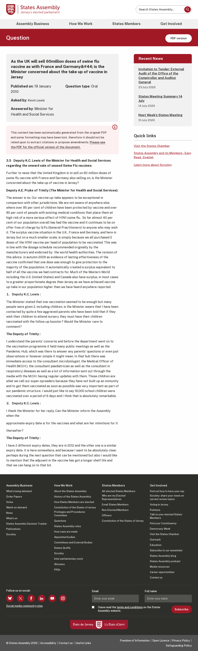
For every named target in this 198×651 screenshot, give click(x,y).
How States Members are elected (74, 502)
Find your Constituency (163, 523)
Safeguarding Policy (179, 645)
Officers (107, 515)
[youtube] (52, 598)
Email (95, 591)
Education (155, 545)
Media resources (160, 566)
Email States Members (115, 504)
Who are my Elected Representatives (113, 497)
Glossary (59, 564)
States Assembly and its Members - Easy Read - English (162, 155)
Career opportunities (162, 572)
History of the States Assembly (72, 496)
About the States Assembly (70, 491)
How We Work (80, 24)
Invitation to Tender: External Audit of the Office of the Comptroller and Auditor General (161, 75)
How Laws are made (66, 531)
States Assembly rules (67, 526)
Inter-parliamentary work (68, 558)
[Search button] (187, 9)
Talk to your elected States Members (166, 516)
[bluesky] (10, 598)
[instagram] (63, 598)
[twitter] (20, 598)
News (9, 512)
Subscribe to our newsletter (166, 550)
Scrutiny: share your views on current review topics (167, 497)
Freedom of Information (135, 640)
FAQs (57, 569)
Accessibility (48, 643)
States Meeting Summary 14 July (160, 98)
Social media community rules (24, 605)
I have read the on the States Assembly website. (129, 609)
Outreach (155, 539)
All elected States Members (118, 491)
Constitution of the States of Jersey (75, 507)
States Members (126, 24)
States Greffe (62, 547)
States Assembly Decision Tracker (26, 523)
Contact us (156, 577)
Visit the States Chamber (152, 146)
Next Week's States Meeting (160, 115)
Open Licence (160, 640)
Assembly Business (32, 24)
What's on (11, 518)
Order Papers (14, 496)
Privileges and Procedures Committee (69, 513)
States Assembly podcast (165, 561)
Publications (13, 528)
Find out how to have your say (167, 491)
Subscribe (181, 609)
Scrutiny (11, 534)
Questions (60, 520)
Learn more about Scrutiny (153, 164)
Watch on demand (16, 507)
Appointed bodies (64, 537)
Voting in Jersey (159, 504)
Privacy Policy (181, 640)
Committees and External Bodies (73, 542)
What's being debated (19, 491)
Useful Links (83, 643)
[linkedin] (41, 598)
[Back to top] (188, 638)
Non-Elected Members (115, 510)
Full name (151, 591)
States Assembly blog (163, 555)
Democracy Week (160, 528)
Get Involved (171, 24)
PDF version (179, 38)
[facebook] (31, 598)
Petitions (155, 510)
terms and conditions (130, 607)
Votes (9, 502)
